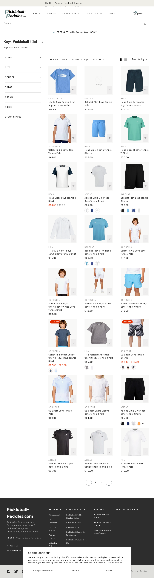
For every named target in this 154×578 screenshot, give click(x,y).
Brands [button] (50, 13)
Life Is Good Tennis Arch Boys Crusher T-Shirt (61, 104)
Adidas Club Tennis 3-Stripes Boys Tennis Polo (98, 465)
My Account (54, 515)
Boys (85, 59)
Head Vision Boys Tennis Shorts (98, 151)
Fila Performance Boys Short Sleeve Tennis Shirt (99, 356)
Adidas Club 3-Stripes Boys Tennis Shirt (97, 199)
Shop (64, 59)
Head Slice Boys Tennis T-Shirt (62, 199)
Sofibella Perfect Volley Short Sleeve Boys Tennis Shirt (62, 358)
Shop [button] (36, 13)
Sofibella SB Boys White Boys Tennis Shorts (98, 305)
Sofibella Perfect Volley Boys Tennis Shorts (134, 305)
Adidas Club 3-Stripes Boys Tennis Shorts (133, 412)
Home (55, 59)
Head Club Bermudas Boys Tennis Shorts (132, 104)
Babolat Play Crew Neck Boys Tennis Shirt (98, 252)
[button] (87, 210)
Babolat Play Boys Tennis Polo (98, 104)
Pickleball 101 (73, 527)
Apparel (75, 59)
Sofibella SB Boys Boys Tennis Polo (61, 151)
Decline (108, 570)
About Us (14, 546)
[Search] (145, 24)
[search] (77, 23)
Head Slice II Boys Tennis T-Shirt (135, 151)
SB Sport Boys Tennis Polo (60, 412)
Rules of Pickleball (75, 523)
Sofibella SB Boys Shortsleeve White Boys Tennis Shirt (61, 306)
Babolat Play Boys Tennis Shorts (134, 199)
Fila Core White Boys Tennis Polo (132, 465)
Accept (75, 570)
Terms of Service (139, 571)
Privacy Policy (115, 562)
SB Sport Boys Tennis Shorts (132, 356)
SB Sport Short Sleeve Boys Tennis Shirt (97, 412)
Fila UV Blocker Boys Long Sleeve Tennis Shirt (62, 252)
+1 (143, 423)
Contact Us (15, 551)
